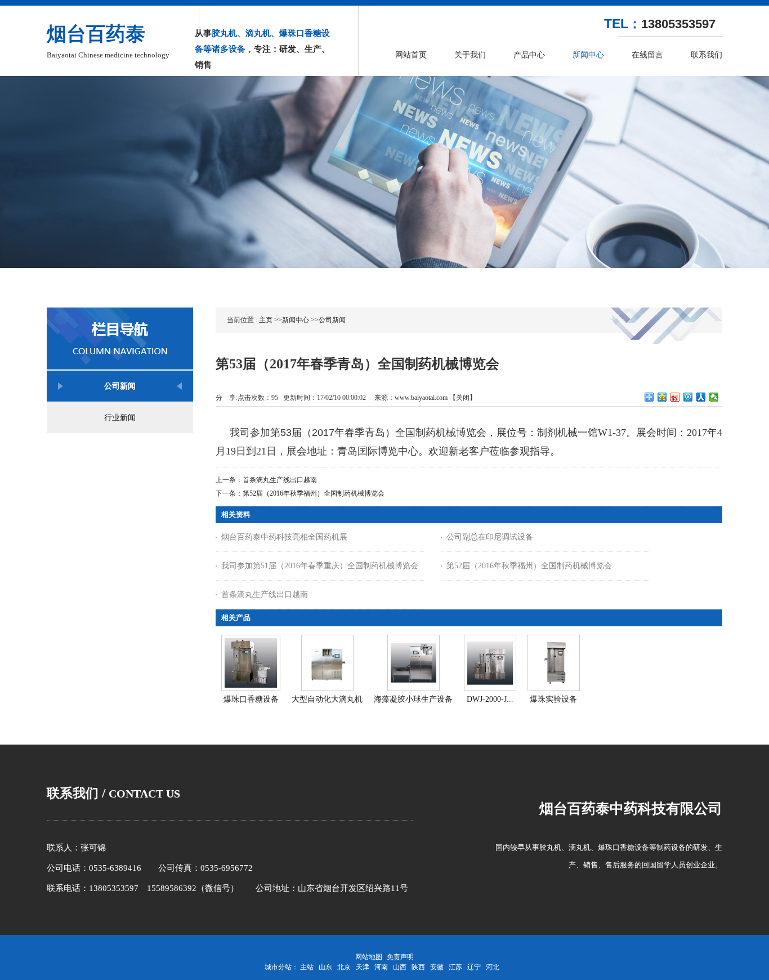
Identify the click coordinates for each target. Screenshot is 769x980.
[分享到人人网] (701, 397)
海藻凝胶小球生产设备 (413, 699)
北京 (344, 967)
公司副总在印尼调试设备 (489, 537)
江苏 (455, 967)
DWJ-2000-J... (490, 699)
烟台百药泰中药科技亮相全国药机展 (284, 537)
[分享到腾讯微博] (688, 397)
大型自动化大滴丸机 (327, 699)
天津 (362, 967)
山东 (325, 967)
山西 (399, 967)
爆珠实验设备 (553, 699)
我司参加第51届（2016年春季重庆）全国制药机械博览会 (319, 566)
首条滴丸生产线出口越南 (280, 480)
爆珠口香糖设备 (251, 699)
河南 (381, 967)
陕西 (418, 967)
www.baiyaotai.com (421, 398)
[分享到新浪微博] (675, 397)
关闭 (463, 398)
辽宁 (474, 967)
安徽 (437, 967)
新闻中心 (295, 320)
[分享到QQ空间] (662, 397)
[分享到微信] (714, 397)
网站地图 (368, 957)
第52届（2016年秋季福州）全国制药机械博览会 (313, 493)
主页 (265, 320)
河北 (492, 967)
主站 (307, 967)
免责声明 (400, 957)
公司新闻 (332, 320)
